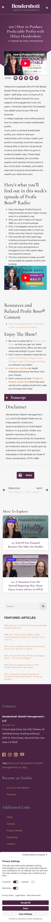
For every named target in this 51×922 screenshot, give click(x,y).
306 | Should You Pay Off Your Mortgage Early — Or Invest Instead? (24, 656)
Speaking (12, 837)
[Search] (43, 606)
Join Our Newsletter (18, 787)
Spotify (29, 358)
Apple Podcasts (16, 358)
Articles (11, 824)
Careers (11, 844)
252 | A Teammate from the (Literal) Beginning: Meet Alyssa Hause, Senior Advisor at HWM (25, 585)
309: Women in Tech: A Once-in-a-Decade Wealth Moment (25, 626)
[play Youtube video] (25, 278)
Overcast (39, 361)
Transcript (18, 397)
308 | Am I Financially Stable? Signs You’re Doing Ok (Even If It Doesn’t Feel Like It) (24, 637)
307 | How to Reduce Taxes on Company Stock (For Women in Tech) (24, 647)
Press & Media (14, 830)
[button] (15, 78)
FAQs (9, 817)
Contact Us (8, 725)
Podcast (15, 41)
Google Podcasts (24, 361)
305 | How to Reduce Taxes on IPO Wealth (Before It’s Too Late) (21, 666)
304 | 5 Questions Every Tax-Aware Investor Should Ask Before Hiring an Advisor (23, 676)
